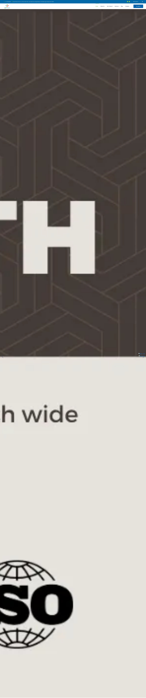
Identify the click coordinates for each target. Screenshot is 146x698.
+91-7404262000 (8, 1)
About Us (102, 6)
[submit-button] (142, 1)
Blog (122, 6)
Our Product (109, 6)
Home (97, 6)
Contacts (127, 6)
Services (116, 6)
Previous (2, 356)
